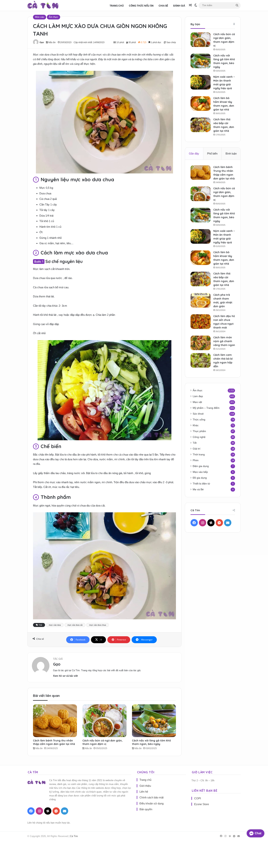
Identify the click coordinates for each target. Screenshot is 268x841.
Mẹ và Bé (198, 489)
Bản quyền (145, 809)
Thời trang (199, 454)
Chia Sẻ (163, 5)
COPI (197, 798)
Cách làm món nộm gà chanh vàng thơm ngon (224, 341)
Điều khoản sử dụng (151, 803)
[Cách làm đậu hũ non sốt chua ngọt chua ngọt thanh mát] (201, 321)
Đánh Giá (179, 5)
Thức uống (199, 419)
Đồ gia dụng (200, 477)
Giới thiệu (145, 785)
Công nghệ (199, 437)
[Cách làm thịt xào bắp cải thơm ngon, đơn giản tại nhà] (201, 125)
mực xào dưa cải (74, 625)
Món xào (39, 17)
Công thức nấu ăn (141, 5)
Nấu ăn (52, 42)
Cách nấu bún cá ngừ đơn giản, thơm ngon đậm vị (102, 742)
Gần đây (194, 153)
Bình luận (231, 153)
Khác (196, 425)
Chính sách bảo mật (151, 797)
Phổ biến (212, 153)
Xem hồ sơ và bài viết (65, 675)
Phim (196, 460)
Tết (195, 443)
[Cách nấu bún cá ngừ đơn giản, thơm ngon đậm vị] (104, 720)
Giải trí (196, 448)
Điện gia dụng (201, 466)
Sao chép (171, 42)
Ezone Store (201, 804)
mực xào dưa (55, 625)
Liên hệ (143, 791)
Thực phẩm (199, 431)
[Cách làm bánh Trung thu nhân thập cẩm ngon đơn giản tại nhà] (55, 720)
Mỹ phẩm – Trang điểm (206, 408)
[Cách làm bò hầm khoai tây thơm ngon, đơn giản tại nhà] (201, 103)
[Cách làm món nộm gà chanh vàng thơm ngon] (201, 343)
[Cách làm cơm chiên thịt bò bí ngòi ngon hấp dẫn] (201, 360)
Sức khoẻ (198, 413)
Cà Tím (74, 836)
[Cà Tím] (43, 5)
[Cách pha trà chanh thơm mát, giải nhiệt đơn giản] (201, 300)
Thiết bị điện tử (201, 483)
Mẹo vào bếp (200, 472)
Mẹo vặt (197, 402)
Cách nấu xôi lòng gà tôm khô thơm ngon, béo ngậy (151, 742)
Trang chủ (117, 5)
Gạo (42, 42)
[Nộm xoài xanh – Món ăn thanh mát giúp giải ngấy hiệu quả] (201, 82)
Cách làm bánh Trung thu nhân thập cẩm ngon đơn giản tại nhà (54, 742)
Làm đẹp (198, 396)
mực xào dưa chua (97, 625)
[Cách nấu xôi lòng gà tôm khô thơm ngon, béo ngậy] (154, 720)
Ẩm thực (53, 17)
